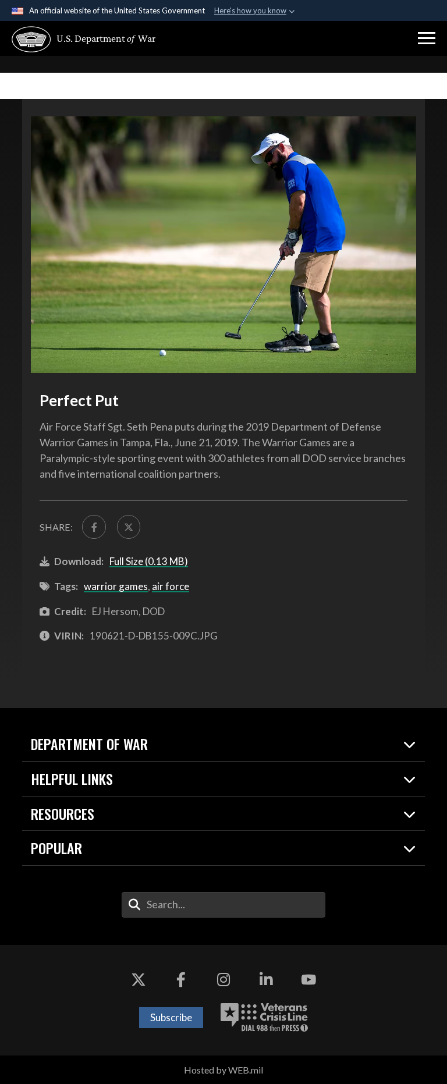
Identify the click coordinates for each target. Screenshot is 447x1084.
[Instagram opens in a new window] (223, 979)
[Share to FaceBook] (93, 526)
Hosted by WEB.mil (223, 1069)
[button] (426, 38)
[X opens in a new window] (138, 979)
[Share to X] (128, 526)
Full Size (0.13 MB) (148, 561)
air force (170, 586)
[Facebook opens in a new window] (181, 979)
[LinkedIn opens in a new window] (266, 979)
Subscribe (171, 1017)
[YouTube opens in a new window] (308, 979)
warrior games (116, 586)
